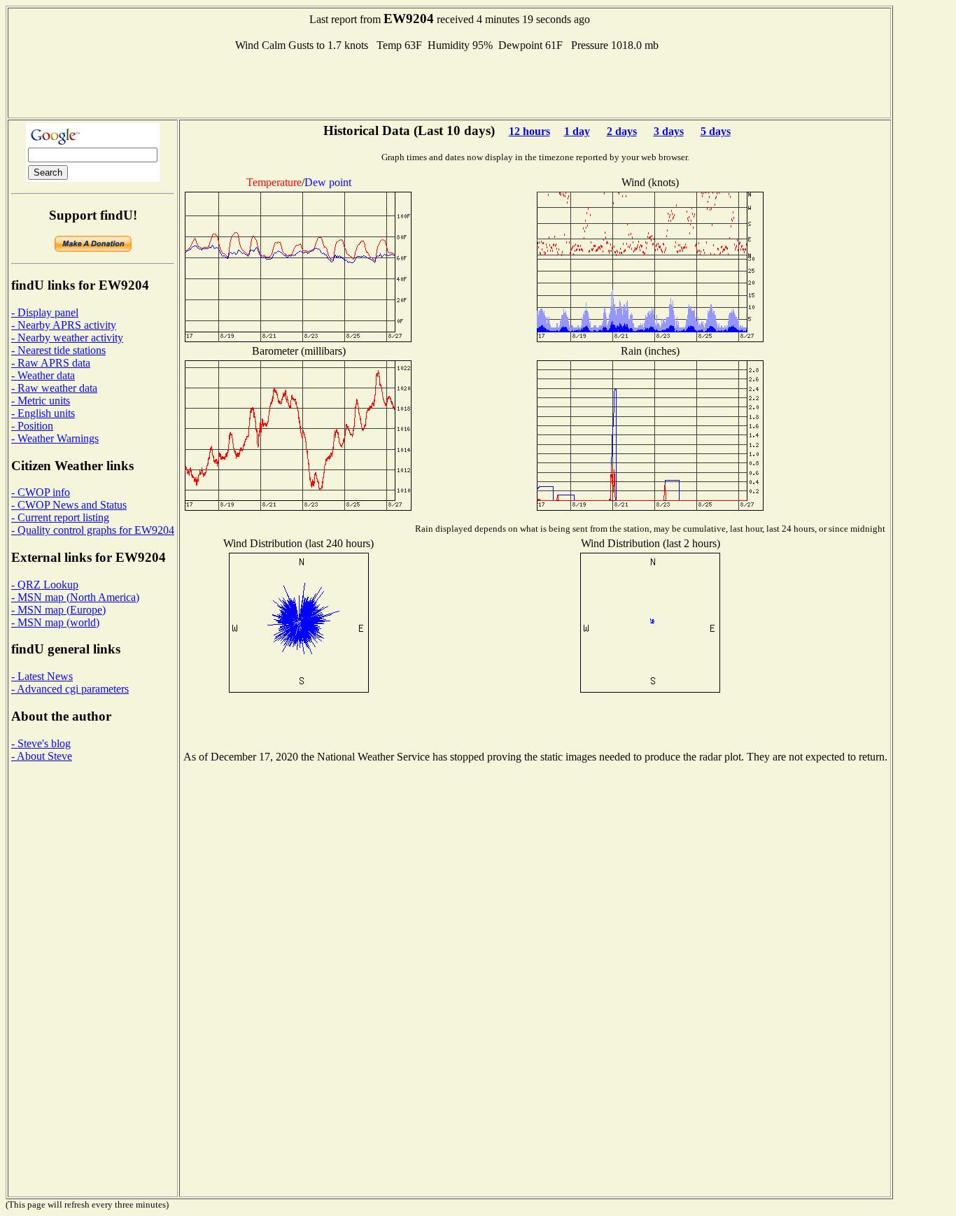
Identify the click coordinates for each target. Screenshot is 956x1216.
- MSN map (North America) (75, 597)
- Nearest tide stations (58, 350)
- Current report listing (60, 517)
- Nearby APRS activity (63, 325)
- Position (32, 426)
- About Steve (41, 756)
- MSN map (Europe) (58, 610)
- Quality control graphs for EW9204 (92, 530)
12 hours (529, 131)
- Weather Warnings (55, 438)
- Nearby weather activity (67, 338)
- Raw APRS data (50, 363)
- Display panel (44, 312)
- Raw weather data (54, 388)
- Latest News (42, 676)
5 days (716, 131)
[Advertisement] (449, 83)
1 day (577, 131)
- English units (43, 413)
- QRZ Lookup (44, 585)
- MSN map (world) (55, 622)
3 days (669, 131)
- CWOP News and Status (69, 505)
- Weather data (43, 375)
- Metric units (40, 400)
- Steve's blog (41, 743)
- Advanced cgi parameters (70, 689)
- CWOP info (40, 492)
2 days (622, 131)
